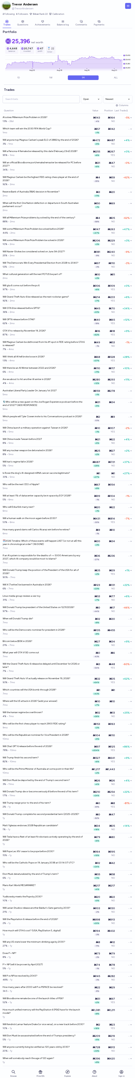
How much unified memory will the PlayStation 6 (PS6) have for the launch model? (41, 1011)
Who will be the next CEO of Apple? (21, 484)
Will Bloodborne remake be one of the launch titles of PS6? (33, 998)
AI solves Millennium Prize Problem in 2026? (25, 117)
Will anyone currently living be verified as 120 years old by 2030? (36, 1047)
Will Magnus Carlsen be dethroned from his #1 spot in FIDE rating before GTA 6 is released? (44, 344)
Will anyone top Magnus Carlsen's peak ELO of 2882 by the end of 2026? (41, 140)
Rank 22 (40, 14)
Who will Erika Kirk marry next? (18, 507)
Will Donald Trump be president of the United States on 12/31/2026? (38, 607)
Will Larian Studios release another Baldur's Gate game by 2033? (36, 908)
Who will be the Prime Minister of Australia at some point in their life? (38, 769)
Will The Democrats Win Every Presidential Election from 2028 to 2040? (40, 262)
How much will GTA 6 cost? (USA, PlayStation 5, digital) (32, 930)
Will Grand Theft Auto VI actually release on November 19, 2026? (36, 678)
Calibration (58, 14)
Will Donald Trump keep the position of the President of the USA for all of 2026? (41, 572)
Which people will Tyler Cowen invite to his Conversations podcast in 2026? (42, 416)
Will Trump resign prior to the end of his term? (27, 802)
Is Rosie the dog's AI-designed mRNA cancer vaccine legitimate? (36, 473)
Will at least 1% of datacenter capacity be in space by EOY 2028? (37, 495)
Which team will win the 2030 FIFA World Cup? (27, 128)
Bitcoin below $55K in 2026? (17, 641)
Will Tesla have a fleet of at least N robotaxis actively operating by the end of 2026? (43, 838)
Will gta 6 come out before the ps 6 (21, 285)
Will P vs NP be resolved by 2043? (20, 975)
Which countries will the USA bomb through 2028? (29, 689)
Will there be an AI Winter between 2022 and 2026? (29, 368)
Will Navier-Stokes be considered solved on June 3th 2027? (34, 251)
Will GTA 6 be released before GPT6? (21, 308)
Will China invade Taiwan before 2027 (22, 439)
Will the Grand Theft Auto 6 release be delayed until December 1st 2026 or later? (41, 665)
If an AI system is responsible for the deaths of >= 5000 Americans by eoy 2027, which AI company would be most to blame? (41, 557)
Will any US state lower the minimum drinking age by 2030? (34, 941)
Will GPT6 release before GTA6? (19, 319)
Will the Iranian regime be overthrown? (23, 712)
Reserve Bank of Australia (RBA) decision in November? (31, 191)
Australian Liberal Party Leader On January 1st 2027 (30, 390)
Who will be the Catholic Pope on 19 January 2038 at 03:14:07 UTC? (39, 862)
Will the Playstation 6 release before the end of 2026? (30, 919)
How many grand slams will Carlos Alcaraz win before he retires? (36, 529)
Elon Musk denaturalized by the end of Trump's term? (31, 874)
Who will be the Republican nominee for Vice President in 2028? (36, 735)
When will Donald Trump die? (18, 618)
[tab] (7, 23)
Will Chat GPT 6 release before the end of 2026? (27, 746)
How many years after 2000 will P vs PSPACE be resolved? (33, 987)
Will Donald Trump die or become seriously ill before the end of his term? (40, 791)
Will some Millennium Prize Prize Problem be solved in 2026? (33, 240)
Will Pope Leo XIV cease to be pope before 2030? (28, 851)
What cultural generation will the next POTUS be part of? (32, 274)
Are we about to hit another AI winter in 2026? (27, 379)
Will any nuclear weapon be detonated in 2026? (28, 450)
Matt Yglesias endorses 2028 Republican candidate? (30, 825)
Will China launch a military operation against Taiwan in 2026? (35, 427)
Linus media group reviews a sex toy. (22, 596)
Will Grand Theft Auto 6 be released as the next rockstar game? (36, 296)
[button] (90, 111)
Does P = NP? (9, 953)
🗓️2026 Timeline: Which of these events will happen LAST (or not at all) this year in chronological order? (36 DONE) (42, 542)
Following (9, 14)
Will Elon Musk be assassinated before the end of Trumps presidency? (39, 1035)
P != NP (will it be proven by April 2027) (23, 964)
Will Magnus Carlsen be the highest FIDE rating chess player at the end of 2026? (41, 179)
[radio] (18, 77)
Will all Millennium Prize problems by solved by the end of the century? (39, 217)
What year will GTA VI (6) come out (21, 652)
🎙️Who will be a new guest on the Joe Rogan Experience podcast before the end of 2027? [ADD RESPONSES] (42, 403)
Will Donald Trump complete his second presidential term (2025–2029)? (41, 814)
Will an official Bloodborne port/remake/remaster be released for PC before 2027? (42, 164)
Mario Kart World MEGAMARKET (19, 885)
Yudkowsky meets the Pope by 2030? (22, 896)
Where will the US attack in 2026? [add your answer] (30, 701)
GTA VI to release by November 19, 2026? (24, 330)
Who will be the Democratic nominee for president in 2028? (34, 630)
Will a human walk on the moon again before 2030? (30, 518)
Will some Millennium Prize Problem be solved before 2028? (33, 229)
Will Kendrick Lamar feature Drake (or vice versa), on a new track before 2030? (43, 1024)
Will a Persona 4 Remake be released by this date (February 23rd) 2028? (40, 151)
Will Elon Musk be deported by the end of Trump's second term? (36, 780)
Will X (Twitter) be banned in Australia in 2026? (27, 584)
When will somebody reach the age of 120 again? (28, 1058)
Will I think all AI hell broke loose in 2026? (24, 356)
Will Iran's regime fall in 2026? (18, 461)
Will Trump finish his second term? (21, 757)
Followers (22, 14)
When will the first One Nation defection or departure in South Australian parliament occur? (41, 205)
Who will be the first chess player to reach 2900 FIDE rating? (34, 723)
